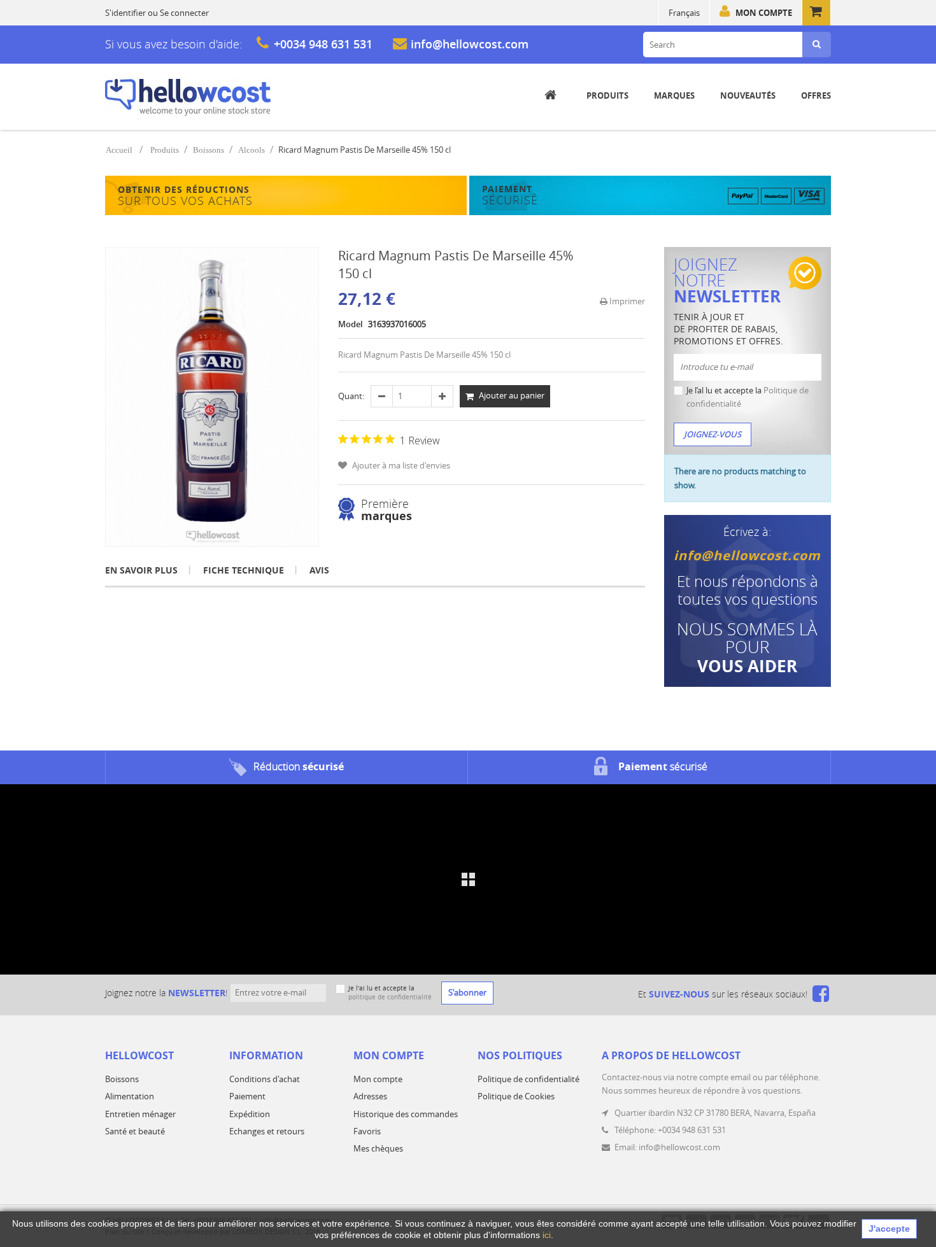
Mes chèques (378, 1148)
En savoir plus (141, 570)
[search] (816, 44)
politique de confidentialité (390, 997)
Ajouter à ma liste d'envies (400, 465)
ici (546, 1235)
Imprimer (626, 301)
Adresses (370, 1096)
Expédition (249, 1114)
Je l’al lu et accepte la (747, 396)
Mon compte (763, 12)
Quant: (351, 396)
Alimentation (129, 1096)
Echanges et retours (266, 1131)
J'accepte (889, 1228)
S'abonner (467, 992)
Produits (164, 150)
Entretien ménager (140, 1114)
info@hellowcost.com (469, 44)
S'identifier (125, 12)
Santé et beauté (135, 1131)
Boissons (208, 150)
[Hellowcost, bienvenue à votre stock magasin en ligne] (188, 97)
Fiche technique (243, 570)
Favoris (367, 1131)
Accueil (119, 150)
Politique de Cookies (516, 1096)
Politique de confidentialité (528, 1079)
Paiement (247, 1096)
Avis (319, 570)
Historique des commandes (405, 1114)
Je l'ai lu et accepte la (390, 992)
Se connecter (184, 12)
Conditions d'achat (264, 1079)
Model (350, 324)
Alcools (251, 150)
